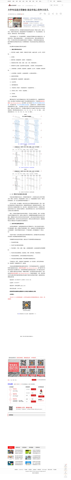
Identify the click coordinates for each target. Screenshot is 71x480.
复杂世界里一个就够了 (19, 458)
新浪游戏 (24, 447)
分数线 (39, 103)
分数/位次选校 (21, 401)
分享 (53, 14)
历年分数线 (20, 400)
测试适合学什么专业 (35, 26)
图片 (33, 1)
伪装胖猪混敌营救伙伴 (19, 464)
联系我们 (30, 469)
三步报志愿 (42, 26)
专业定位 (15, 388)
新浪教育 (19, 5)
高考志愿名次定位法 (27, 26)
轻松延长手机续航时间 (36, 450)
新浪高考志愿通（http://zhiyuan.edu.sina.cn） (28, 268)
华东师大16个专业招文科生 (34, 23)
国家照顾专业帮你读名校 (38, 19)
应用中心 (11, 447)
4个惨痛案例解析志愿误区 (28, 19)
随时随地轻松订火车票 (36, 464)
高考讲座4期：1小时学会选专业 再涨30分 (32, 18)
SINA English (44, 469)
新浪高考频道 (20, 357)
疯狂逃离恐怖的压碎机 (36, 457)
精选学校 (15, 399)
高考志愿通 (10, 384)
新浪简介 (16, 469)
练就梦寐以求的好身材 (36, 451)
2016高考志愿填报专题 (29, 5)
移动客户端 (59, 1)
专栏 (36, 1)
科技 (27, 1)
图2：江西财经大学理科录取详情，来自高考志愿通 (26, 167)
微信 (45, 14)
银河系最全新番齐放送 (19, 457)
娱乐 (23, 1)
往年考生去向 (15, 401)
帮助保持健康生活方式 (36, 453)
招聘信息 (34, 469)
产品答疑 (54, 469)
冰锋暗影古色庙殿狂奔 (36, 458)
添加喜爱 (57, 14)
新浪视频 (31, 447)
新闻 (13, 1)
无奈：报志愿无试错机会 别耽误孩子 (31, 21)
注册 (54, 1)
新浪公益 (18, 447)
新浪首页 (9, 1)
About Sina (21, 469)
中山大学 (19, 104)
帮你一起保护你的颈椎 (36, 463)
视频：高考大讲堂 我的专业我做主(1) (26, 336)
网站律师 (39, 469)
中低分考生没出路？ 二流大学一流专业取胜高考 (33, 25)
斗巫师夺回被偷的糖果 (19, 461)
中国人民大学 (35, 103)
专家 (40, 393)
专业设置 (27, 104)
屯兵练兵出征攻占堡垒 (19, 463)
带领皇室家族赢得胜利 (19, 450)
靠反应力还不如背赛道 (19, 451)
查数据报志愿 (27, 357)
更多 (40, 1)
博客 (30, 1)
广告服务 (25, 469)
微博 (23, 14)
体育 (17, 1)
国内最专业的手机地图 (36, 461)
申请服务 (41, 396)
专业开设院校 (15, 400)
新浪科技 (38, 447)
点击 (19, 313)
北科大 (41, 23)
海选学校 (15, 393)
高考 (23, 5)
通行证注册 (50, 469)
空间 (49, 14)
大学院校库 (33, 357)
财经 (20, 1)
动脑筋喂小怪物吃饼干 (19, 453)
